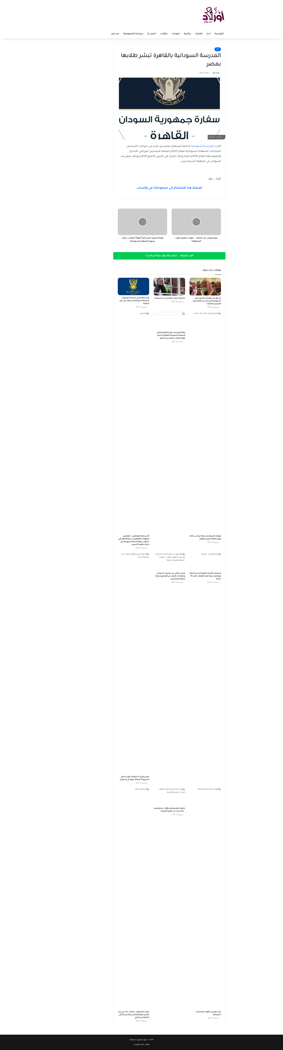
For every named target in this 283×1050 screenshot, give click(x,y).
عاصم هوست (138, 1045)
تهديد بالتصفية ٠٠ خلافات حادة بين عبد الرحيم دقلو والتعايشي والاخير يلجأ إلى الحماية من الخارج (133, 1015)
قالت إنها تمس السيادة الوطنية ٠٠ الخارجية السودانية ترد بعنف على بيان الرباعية (134, 301)
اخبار (208, 34)
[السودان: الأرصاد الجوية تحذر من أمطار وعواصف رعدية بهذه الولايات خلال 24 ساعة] (205, 561)
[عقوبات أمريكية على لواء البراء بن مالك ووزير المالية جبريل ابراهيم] (205, 422)
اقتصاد (198, 34)
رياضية (187, 34)
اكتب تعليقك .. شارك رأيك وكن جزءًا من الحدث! (169, 256)
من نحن (115, 34)
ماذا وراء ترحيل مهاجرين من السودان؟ (169, 298)
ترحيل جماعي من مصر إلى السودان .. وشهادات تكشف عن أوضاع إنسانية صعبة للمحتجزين (170, 576)
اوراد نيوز (216, 73)
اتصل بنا (151, 34)
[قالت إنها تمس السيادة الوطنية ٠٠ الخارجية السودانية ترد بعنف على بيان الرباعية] (133, 286)
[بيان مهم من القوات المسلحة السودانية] (205, 898)
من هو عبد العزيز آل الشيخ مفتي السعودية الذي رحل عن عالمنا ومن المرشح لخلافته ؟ (207, 301)
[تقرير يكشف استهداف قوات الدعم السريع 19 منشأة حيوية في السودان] (133, 663)
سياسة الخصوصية (133, 34)
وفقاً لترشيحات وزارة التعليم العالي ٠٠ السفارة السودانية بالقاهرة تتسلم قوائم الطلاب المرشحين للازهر (170, 335)
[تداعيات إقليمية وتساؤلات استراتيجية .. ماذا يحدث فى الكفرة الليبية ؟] (169, 796)
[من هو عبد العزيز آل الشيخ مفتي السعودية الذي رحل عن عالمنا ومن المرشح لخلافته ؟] (205, 286)
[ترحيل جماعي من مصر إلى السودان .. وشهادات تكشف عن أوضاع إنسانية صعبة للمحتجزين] (169, 561)
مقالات (163, 34)
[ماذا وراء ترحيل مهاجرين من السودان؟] (169, 286)
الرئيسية (219, 34)
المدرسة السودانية (202, 146)
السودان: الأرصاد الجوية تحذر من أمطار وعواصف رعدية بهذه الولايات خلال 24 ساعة (205, 576)
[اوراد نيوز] (213, 15)
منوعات (176, 34)
